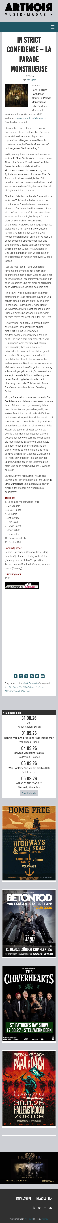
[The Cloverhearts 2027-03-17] (29, 1040)
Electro (12, 687)
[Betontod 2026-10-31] (29, 955)
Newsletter (44, 1198)
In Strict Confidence (25, 687)
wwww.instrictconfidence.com (31, 118)
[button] (15, 676)
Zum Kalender (29, 793)
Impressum (23, 1198)
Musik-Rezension (30, 683)
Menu (52, 27)
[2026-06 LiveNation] (29, 879)
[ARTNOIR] (29, 14)
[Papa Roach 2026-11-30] (29, 1125)
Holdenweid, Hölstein (29, 752)
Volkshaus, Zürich (29, 737)
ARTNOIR (29, 1219)
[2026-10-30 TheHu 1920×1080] (29, 1183)
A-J (6, 687)
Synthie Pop (24, 691)
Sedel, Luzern (29, 767)
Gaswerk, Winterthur (29, 782)
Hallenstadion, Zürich (29, 722)
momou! (45, 1219)
